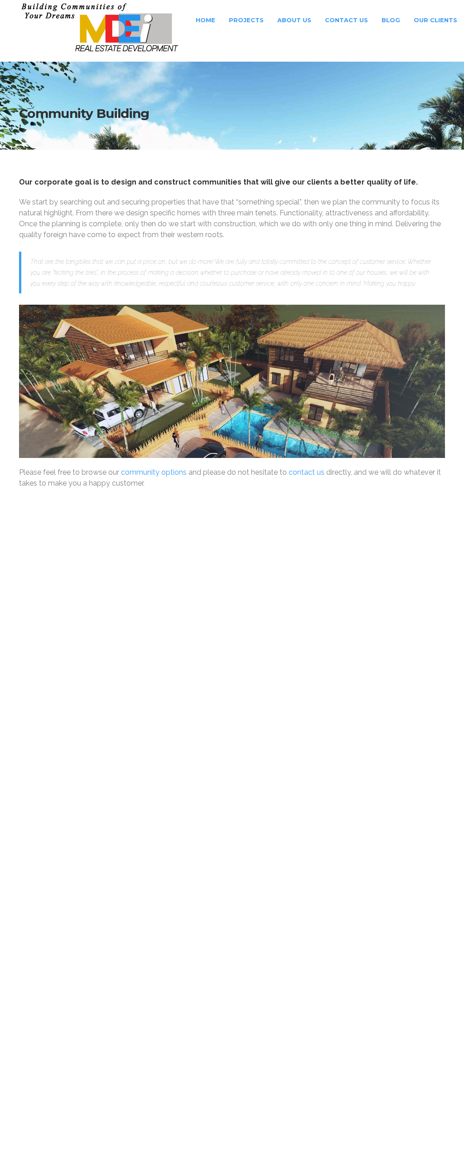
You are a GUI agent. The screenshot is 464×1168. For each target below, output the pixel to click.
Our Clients (435, 20)
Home (204, 20)
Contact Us (346, 20)
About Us (294, 20)
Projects (246, 20)
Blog (391, 20)
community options (154, 472)
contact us (306, 472)
